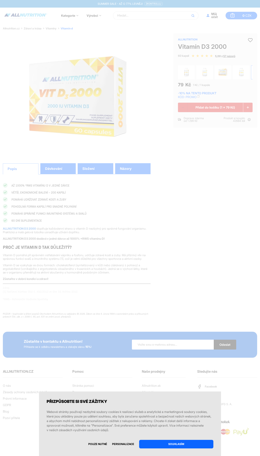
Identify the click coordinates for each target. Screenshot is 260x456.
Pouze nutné (97, 444)
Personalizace (123, 444)
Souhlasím (176, 444)
